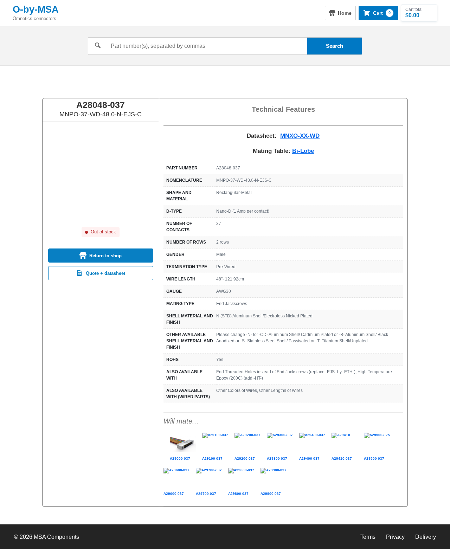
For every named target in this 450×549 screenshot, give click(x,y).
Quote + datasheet (105, 273)
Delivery (425, 537)
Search (334, 46)
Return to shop (105, 255)
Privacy (395, 537)
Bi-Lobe (303, 151)
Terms (367, 537)
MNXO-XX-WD (300, 136)
